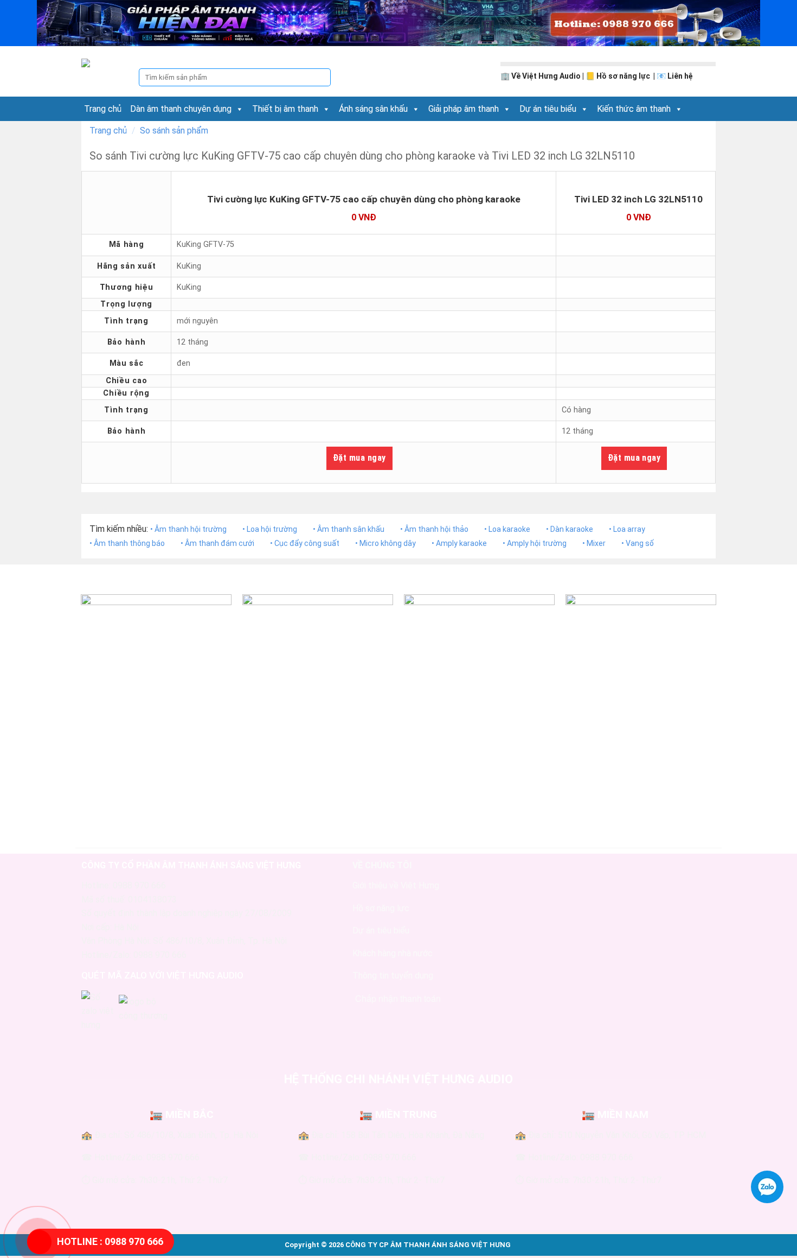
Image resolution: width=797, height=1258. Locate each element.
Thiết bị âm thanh (285, 109)
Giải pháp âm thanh (463, 109)
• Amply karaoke (459, 543)
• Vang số (637, 543)
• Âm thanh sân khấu (348, 529)
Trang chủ (102, 109)
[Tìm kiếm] (322, 77)
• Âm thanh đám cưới (217, 543)
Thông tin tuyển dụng (392, 975)
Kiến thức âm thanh (634, 109)
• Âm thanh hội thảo (434, 529)
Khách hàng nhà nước (392, 953)
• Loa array (627, 529)
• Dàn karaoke (569, 529)
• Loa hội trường (269, 529)
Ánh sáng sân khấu (373, 109)
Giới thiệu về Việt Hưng (395, 885)
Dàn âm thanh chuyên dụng (181, 109)
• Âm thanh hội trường (188, 529)
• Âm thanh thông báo (127, 543)
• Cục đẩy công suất (304, 543)
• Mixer (594, 543)
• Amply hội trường (535, 543)
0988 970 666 (110, 1241)
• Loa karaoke (507, 529)
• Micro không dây (385, 543)
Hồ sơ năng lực (624, 76)
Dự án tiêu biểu (547, 109)
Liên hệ (680, 76)
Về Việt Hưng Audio (546, 76)
